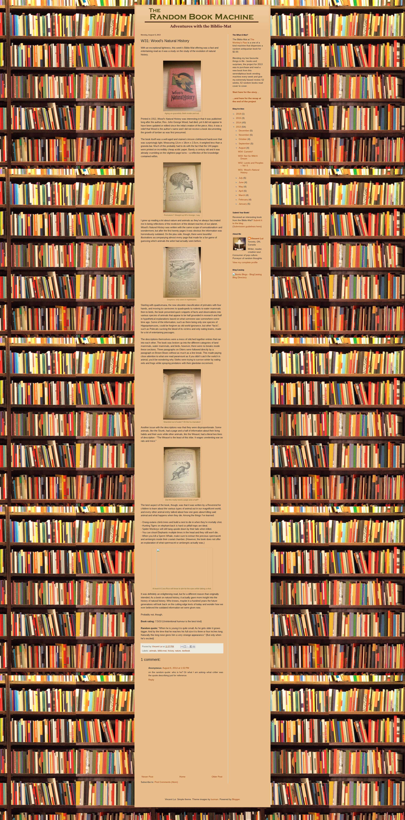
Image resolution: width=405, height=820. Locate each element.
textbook (186, 651)
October (243, 139)
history (171, 651)
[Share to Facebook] (191, 646)
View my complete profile (245, 262)
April (241, 191)
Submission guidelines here (247, 226)
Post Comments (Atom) (166, 782)
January (243, 204)
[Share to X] (188, 646)
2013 (239, 126)
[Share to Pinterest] (194, 646)
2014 (239, 122)
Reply (151, 679)
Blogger (236, 799)
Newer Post (147, 776)
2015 (239, 118)
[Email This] (182, 646)
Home (182, 776)
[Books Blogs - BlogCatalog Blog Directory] (248, 277)
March (242, 195)
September (244, 143)
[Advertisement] (182, 751)
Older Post (217, 776)
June (241, 182)
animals (152, 651)
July (241, 178)
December (244, 130)
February (244, 199)
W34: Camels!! (245, 151)
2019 (239, 114)
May (241, 186)
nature (178, 651)
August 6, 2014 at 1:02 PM (175, 668)
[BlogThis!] (185, 646)
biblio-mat (162, 651)
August (242, 148)
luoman (214, 799)
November (244, 135)
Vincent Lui (257, 238)
